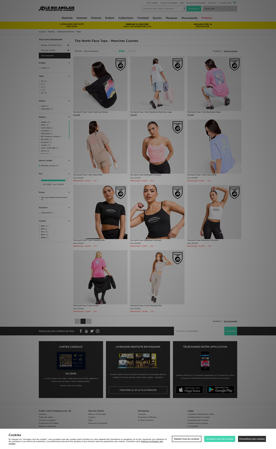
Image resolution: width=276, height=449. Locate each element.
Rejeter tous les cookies (186, 439)
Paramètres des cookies (252, 439)
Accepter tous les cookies (219, 439)
